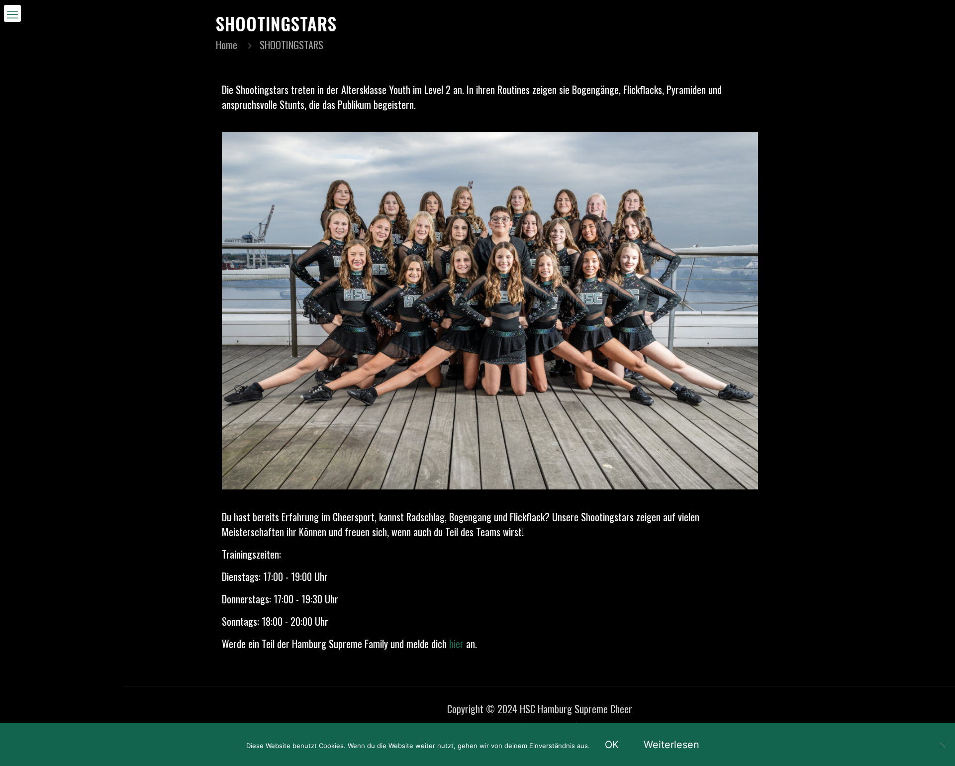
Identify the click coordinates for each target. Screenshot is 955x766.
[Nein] (943, 745)
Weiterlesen (671, 745)
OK (612, 745)
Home (226, 44)
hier (456, 643)
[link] (490, 310)
